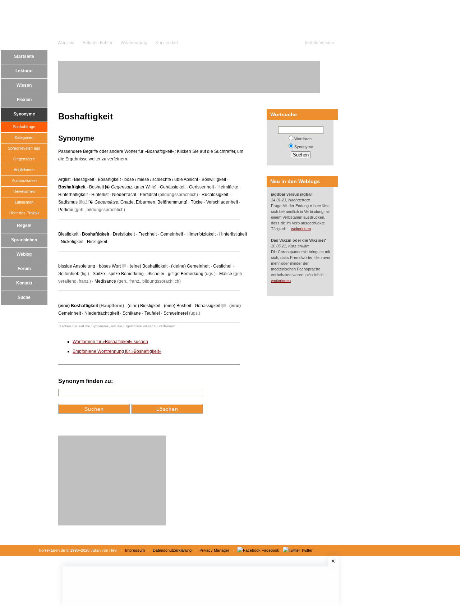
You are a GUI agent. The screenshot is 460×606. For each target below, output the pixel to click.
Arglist (64, 179)
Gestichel (222, 266)
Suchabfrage (24, 126)
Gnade (127, 202)
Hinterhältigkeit (73, 194)
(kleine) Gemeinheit (190, 266)
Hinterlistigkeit (233, 234)
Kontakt (24, 283)
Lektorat (24, 70)
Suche (24, 297)
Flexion (24, 99)
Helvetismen (24, 191)
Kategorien (24, 137)
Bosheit (96, 187)
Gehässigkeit (172, 187)
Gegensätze (24, 159)
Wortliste (66, 42)
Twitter (307, 550)
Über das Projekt (24, 213)
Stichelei (155, 273)
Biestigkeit (84, 179)
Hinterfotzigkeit (201, 234)
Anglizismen (24, 170)
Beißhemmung (171, 202)
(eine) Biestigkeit (144, 305)
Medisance (105, 281)
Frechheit (147, 234)
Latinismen (24, 202)
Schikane (132, 313)
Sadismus (68, 202)
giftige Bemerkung (185, 273)
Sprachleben (24, 239)
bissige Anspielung (76, 266)
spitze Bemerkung (126, 273)
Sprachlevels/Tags (24, 148)
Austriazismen (24, 180)
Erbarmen (145, 202)
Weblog (24, 254)
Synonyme (24, 114)
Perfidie (65, 209)
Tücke (197, 202)
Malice (225, 273)
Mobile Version (319, 42)
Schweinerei (176, 313)
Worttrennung (134, 42)
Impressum (135, 550)
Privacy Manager (214, 550)
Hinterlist (100, 194)
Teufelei (152, 313)
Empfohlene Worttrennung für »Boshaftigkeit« (117, 351)
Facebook (270, 550)
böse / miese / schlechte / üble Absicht (161, 179)
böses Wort (110, 266)
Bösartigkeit (109, 179)
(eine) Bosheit (177, 305)
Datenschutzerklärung (172, 550)
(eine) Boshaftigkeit (148, 266)
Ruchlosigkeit (215, 194)
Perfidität (148, 194)
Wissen (24, 85)
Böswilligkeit (214, 179)
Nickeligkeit (72, 241)
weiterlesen (301, 229)
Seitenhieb (68, 273)
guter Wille (144, 187)
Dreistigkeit (124, 234)
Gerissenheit (201, 187)
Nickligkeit (97, 241)
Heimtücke (227, 187)
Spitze (99, 273)
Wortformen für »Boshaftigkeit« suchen (110, 341)
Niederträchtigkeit (101, 313)
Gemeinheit (171, 234)
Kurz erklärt (167, 42)
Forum (24, 268)
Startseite (24, 56)
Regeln (24, 225)
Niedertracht (124, 194)
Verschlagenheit (222, 202)
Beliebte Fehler (97, 42)
